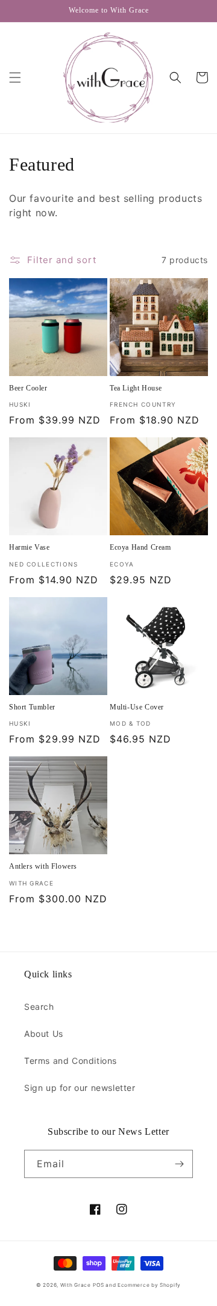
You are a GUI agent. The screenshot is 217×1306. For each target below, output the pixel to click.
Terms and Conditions (70, 1060)
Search (39, 1006)
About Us (43, 1033)
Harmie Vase (29, 547)
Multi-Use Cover (137, 707)
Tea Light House (136, 388)
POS (98, 1285)
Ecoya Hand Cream (140, 547)
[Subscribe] (179, 1164)
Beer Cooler (28, 388)
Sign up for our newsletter (80, 1088)
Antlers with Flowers (43, 866)
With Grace (75, 1285)
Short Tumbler (32, 707)
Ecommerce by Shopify (149, 1285)
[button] (15, 77)
